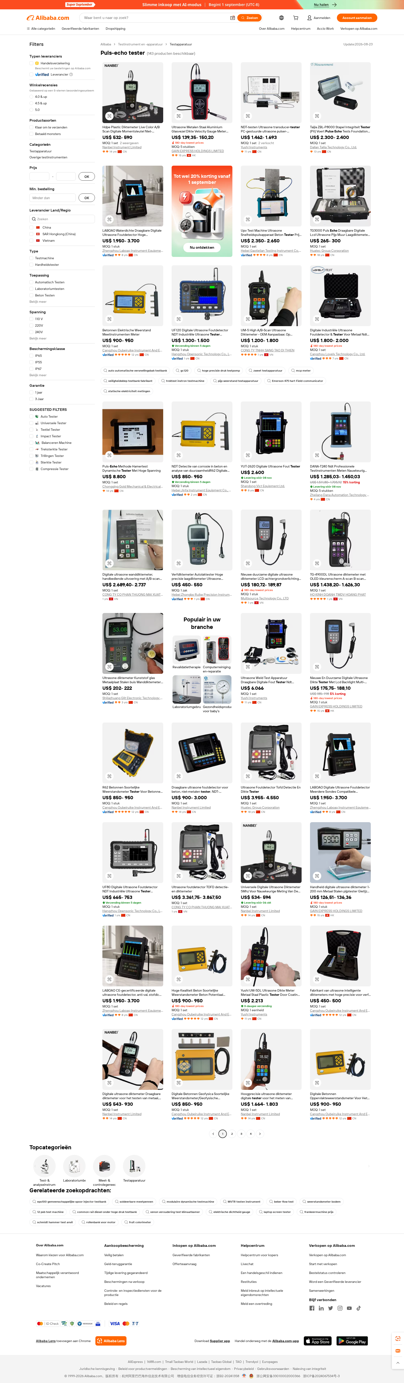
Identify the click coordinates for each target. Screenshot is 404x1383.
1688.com (154, 1362)
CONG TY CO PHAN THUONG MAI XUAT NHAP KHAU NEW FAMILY (132, 594)
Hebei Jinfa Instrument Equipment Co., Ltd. (202, 490)
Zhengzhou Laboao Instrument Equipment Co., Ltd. (132, 250)
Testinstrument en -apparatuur (140, 44)
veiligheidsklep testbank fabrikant (130, 381)
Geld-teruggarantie (118, 1264)
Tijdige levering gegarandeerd (126, 1273)
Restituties (249, 1282)
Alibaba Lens (46, 1341)
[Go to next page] (260, 1134)
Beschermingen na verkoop (124, 1282)
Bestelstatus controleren (327, 1273)
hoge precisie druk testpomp (221, 370)
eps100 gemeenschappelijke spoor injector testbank (71, 1201)
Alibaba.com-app (285, 1341)
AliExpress (135, 1362)
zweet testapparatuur (267, 370)
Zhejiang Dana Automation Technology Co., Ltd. (340, 495)
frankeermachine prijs (318, 1212)
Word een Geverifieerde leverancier (335, 1282)
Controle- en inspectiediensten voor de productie (133, 1293)
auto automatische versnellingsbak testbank (137, 370)
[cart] (296, 18)
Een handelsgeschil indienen (261, 1273)
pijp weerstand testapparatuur (238, 381)
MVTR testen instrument (244, 1201)
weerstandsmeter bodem (324, 1201)
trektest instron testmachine (185, 381)
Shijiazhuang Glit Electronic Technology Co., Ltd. (132, 698)
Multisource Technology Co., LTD (265, 598)
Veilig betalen (114, 1255)
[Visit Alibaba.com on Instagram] (340, 1308)
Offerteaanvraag (184, 1264)
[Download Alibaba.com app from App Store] (318, 1341)
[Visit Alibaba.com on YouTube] (349, 1308)
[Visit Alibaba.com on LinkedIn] (321, 1308)
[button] (232, 18)
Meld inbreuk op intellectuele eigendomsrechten (262, 1293)
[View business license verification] (244, 1376)
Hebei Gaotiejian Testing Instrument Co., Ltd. (271, 250)
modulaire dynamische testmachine (190, 1201)
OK (86, 177)
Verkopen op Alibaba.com (327, 1255)
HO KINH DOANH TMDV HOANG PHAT (338, 594)
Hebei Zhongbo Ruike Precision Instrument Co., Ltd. (202, 594)
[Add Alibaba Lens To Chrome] (110, 1341)
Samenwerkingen (321, 1290)
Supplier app (220, 1341)
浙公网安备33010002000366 (278, 1376)
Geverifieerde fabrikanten (191, 1255)
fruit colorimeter (140, 1222)
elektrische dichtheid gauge (231, 1212)
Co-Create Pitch (48, 1264)
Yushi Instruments (254, 147)
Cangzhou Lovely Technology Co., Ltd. (337, 354)
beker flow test (284, 1201)
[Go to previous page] (213, 1134)
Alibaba (106, 44)
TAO (238, 1362)
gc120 (184, 370)
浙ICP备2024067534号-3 (321, 1376)
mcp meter (303, 370)
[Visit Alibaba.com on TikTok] (358, 1308)
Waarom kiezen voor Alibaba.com (60, 1255)
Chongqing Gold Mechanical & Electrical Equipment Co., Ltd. (132, 486)
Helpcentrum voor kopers (259, 1255)
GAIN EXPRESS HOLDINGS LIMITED (198, 151)
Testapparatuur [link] (181, 44)
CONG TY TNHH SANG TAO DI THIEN (267, 350)
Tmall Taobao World (179, 1362)
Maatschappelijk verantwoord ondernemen (57, 1275)
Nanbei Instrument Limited (121, 147)
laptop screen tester (277, 1212)
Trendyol (251, 1362)
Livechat (247, 1264)
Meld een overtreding (256, 1304)
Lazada (202, 1362)
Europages (270, 1362)
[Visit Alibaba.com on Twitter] (330, 1308)
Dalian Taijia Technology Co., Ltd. (333, 147)
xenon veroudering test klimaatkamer (175, 1212)
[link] (398, 1338)
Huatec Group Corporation (329, 250)
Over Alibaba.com (49, 1245)
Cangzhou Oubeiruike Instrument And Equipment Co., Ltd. (132, 350)
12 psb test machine (50, 1212)
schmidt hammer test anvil (55, 1222)
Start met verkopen (323, 1264)
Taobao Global (221, 1362)
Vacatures (43, 1286)
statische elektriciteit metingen (129, 391)
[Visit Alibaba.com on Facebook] (312, 1308)
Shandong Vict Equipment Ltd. (263, 486)
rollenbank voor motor (100, 1222)
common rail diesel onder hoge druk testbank (107, 1212)
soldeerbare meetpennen (136, 1201)
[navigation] (62, 589)
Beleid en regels (116, 1304)
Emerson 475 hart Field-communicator (297, 381)
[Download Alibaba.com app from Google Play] (352, 1341)
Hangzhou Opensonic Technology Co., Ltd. (202, 354)
